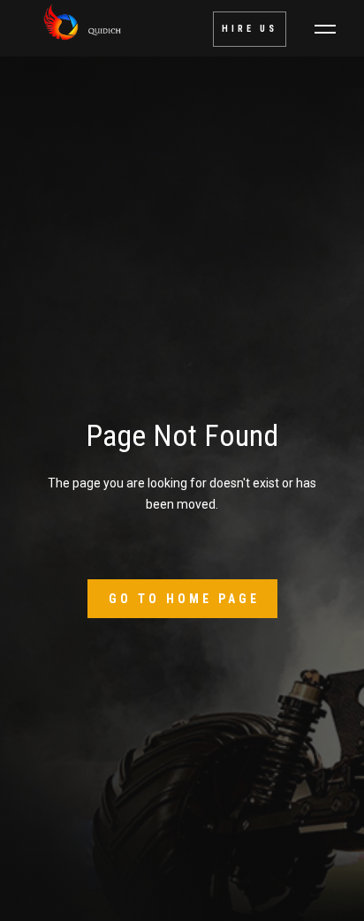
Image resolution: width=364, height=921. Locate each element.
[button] (325, 29)
